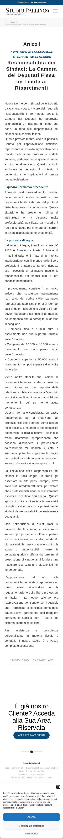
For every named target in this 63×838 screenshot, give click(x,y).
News (14, 51)
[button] (58, 787)
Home (12, 22)
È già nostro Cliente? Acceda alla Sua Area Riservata (31, 717)
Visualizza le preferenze (31, 825)
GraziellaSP (45, 660)
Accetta (31, 816)
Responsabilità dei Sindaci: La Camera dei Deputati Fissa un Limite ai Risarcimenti (31, 75)
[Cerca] (46, 11)
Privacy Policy (31, 833)
